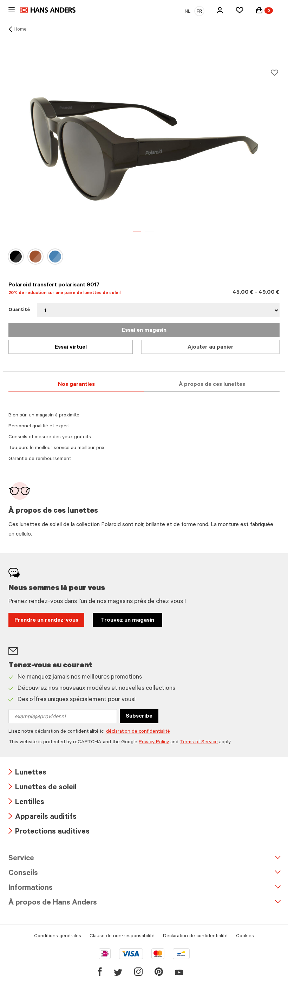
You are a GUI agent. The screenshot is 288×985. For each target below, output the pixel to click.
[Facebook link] (100, 971)
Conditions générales (57, 936)
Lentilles (26, 802)
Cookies (245, 936)
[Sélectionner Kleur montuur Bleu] (55, 256)
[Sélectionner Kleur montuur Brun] (35, 256)
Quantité (19, 310)
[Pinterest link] (159, 971)
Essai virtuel (71, 347)
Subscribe (139, 716)
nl (188, 12)
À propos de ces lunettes (212, 385)
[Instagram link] (138, 971)
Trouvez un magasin (127, 620)
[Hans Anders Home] (51, 10)
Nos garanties (76, 385)
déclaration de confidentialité (138, 732)
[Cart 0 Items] (259, 10)
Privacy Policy (154, 742)
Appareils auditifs (42, 817)
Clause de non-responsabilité (122, 936)
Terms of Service (199, 742)
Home (20, 30)
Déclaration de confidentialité (195, 936)
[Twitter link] (118, 971)
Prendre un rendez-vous (46, 620)
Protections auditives (49, 832)
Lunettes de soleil (42, 788)
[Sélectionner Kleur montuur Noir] (15, 256)
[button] (220, 10)
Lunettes (27, 773)
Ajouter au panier (211, 347)
